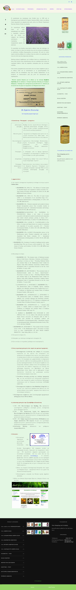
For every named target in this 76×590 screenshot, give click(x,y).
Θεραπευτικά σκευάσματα (64, 102)
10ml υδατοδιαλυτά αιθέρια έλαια (64, 89)
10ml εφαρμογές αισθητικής (65, 77)
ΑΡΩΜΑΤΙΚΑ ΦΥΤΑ (42, 9)
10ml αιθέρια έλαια (62, 67)
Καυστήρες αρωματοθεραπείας (62, 112)
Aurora (32, 587)
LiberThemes (51, 587)
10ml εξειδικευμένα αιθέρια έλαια (65, 72)
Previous (54, 25)
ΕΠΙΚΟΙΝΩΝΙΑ (68, 9)
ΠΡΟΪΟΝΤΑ (31, 9)
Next (72, 134)
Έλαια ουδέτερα (61, 98)
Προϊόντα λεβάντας (62, 117)
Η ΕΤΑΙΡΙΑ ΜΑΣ (20, 9)
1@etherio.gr (67, 540)
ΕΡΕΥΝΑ (59, 9)
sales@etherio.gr (68, 541)
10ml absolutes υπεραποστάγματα (62, 62)
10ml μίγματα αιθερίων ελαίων (63, 83)
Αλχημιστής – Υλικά (62, 93)
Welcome (11, 9)
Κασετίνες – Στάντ (62, 107)
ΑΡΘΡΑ (52, 9)
